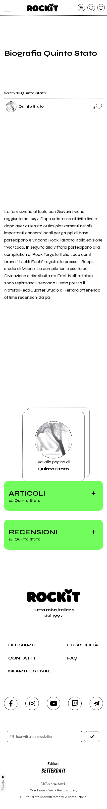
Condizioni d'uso (42, 790)
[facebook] (10, 703)
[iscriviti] (92, 736)
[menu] (6, 8)
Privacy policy (67, 790)
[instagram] (32, 703)
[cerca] (91, 8)
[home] (42, 7)
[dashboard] (101, 8)
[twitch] (75, 703)
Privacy (3, 784)
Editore (50, 766)
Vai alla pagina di (54, 465)
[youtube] (53, 703)
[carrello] (81, 8)
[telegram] (96, 703)
